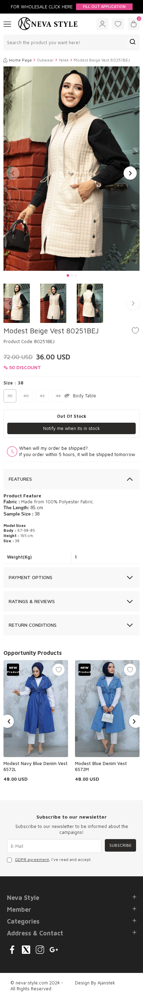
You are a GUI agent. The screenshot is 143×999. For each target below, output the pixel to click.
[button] (68, 275)
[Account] (102, 24)
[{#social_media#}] (12, 949)
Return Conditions (33, 625)
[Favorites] (118, 24)
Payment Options (30, 577)
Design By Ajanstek (95, 982)
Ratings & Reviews (32, 601)
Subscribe (120, 845)
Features (20, 479)
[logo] (48, 24)
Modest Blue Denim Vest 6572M (101, 766)
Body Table (84, 395)
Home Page (20, 60)
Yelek (64, 60)
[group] (71, 168)
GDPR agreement (32, 859)
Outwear (45, 60)
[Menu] (7, 24)
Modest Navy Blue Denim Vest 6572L (35, 766)
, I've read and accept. (53, 859)
